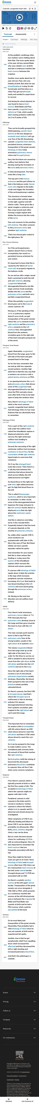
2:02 (5, 267)
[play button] (3, 28)
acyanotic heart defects (17, 136)
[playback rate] (32, 28)
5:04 (5, 599)
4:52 (5, 581)
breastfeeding (13, 86)
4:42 (5, 559)
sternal (23, 870)
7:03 (5, 825)
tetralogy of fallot (15, 150)
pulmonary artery (26, 167)
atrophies (16, 759)
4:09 (5, 505)
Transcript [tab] (8, 34)
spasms (11, 561)
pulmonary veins (14, 620)
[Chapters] (22, 28)
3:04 (5, 389)
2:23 (5, 304)
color (24, 66)
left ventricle (13, 225)
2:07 (5, 286)
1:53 (5, 253)
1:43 (5, 226)
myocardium (13, 454)
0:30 (5, 109)
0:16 (5, 87)
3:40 (5, 453)
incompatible (28, 726)
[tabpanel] (19, 499)
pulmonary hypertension (18, 676)
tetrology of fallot (25, 402)
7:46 (5, 895)
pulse (15, 830)
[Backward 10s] (6, 28)
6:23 (5, 749)
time (14, 484)
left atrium (12, 664)
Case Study (14, 39)
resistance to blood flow (18, 452)
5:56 (5, 702)
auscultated (12, 910)
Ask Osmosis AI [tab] (27, 1101)
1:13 (5, 173)
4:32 (5, 542)
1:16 (5, 185)
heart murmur (13, 71)
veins (31, 643)
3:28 (5, 434)
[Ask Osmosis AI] (18, 28)
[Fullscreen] (35, 28)
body (28, 304)
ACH (27, 839)
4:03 (5, 486)
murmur (11, 883)
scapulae (28, 899)
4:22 (5, 525)
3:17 (5, 408)
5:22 (5, 638)
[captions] (29, 28)
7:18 (5, 845)
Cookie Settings (26, 1072)
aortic (10, 313)
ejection (28, 880)
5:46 (5, 679)
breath (27, 92)
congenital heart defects (25, 142)
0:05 (5, 64)
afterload (20, 581)
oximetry (21, 830)
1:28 (5, 207)
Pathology (24, 39)
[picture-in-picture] (25, 28)
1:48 (5, 236)
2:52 (5, 370)
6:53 (5, 806)
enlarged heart (25, 464)
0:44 (5, 142)
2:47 (5, 355)
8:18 (5, 945)
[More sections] (35, 34)
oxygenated (13, 283)
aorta (13, 167)
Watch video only (7, 47)
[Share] (32, 8)
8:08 (5, 927)
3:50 (5, 471)
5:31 (5, 657)
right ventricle (21, 230)
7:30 (5, 866)
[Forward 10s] (10, 28)
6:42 (5, 787)
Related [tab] (9, 1101)
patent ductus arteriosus (18, 377)
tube (23, 174)
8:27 (5, 957)
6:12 (5, 732)
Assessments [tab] (21, 34)
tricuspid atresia (23, 155)
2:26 (5, 326)
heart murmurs (14, 847)
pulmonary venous (24, 152)
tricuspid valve (22, 697)
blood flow (21, 764)
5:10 (5, 620)
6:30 (5, 764)
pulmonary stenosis (16, 442)
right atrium (12, 643)
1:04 (5, 163)
